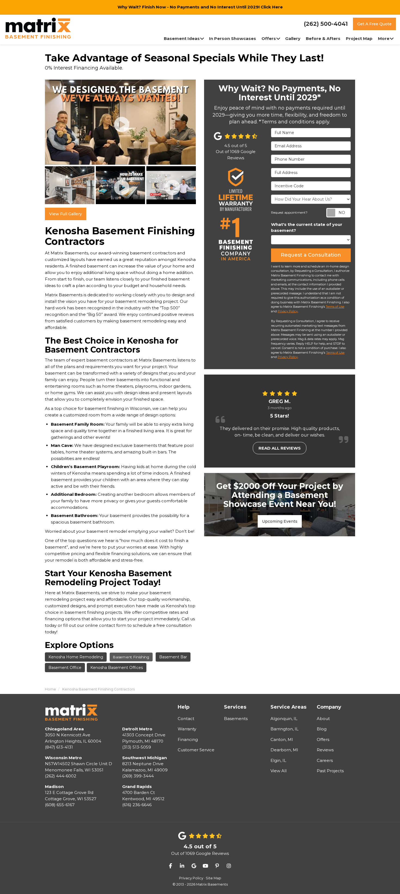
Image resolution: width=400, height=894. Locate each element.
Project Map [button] (359, 38)
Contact (186, 718)
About (323, 718)
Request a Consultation (311, 255)
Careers (325, 760)
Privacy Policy (288, 311)
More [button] (383, 38)
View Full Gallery (65, 213)
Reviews (325, 749)
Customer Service (196, 749)
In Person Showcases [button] (232, 38)
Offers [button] (268, 38)
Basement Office (64, 667)
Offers (323, 739)
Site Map (213, 878)
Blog (322, 728)
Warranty (187, 728)
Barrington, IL (284, 728)
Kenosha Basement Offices (116, 667)
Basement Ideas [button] (182, 38)
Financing (188, 739)
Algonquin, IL (283, 718)
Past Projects (330, 770)
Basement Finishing (131, 657)
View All (278, 770)
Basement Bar (173, 657)
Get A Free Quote (374, 23)
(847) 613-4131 (73, 738)
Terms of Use (335, 307)
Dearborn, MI (284, 749)
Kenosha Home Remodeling (75, 657)
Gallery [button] (292, 38)
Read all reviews (280, 448)
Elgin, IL (278, 760)
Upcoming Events (279, 521)
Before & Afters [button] (323, 38)
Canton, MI (281, 739)
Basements (236, 718)
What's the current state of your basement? (306, 227)
